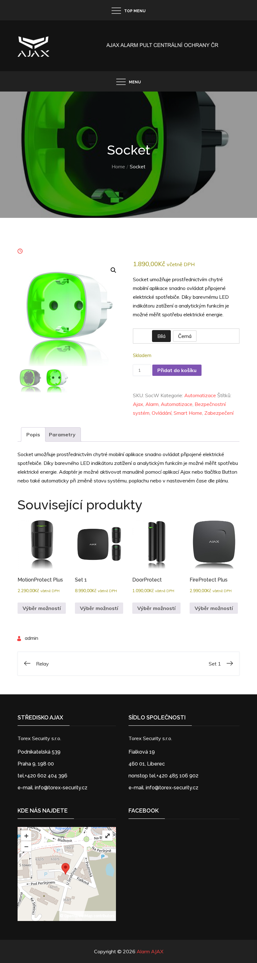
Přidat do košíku (177, 370)
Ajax (138, 404)
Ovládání (161, 413)
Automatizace (200, 395)
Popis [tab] (33, 434)
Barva (140, 336)
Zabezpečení (218, 413)
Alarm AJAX (150, 951)
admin (31, 638)
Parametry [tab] (62, 434)
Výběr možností (42, 608)
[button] (113, 270)
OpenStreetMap (78, 916)
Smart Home (188, 413)
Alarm (152, 404)
